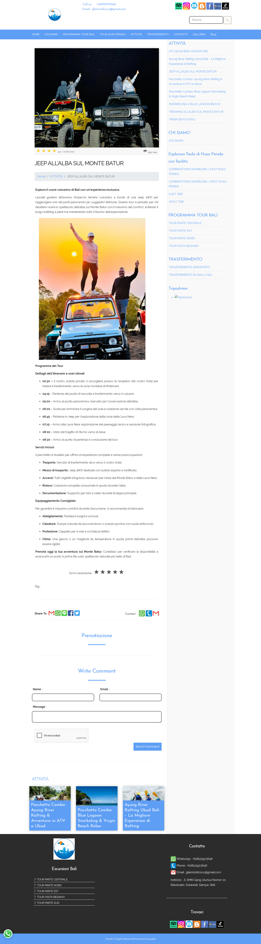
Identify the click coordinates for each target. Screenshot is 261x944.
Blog (213, 34)
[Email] (156, 615)
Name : (37, 689)
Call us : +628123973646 (99, 4)
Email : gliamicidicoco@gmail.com (104, 9)
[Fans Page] (217, 8)
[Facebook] (194, 8)
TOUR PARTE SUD (47, 902)
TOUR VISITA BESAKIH (50, 897)
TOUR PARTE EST (47, 891)
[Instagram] (186, 8)
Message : (40, 706)
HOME (36, 34)
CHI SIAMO (51, 34)
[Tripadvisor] (178, 8)
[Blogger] (202, 8)
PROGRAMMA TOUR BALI (79, 34)
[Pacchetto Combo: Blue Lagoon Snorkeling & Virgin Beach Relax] (96, 800)
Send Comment (147, 746)
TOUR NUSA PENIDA (113, 34)
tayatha (152, 939)
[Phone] (149, 615)
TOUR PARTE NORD (49, 885)
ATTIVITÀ (136, 34)
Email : (104, 689)
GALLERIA (199, 34)
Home (41, 176)
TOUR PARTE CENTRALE (52, 879)
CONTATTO (181, 34)
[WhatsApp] (142, 615)
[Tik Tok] (225, 8)
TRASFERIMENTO (158, 34)
